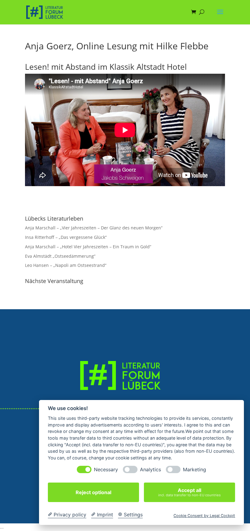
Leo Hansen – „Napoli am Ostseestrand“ (65, 265)
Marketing (194, 470)
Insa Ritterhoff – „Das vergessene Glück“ (66, 237)
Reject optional (93, 492)
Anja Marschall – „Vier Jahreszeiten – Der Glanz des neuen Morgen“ (93, 228)
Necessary (106, 470)
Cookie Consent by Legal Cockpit (204, 515)
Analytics (150, 470)
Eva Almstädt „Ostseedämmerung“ (60, 256)
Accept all (189, 492)
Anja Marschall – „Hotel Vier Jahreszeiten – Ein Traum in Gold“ (88, 247)
